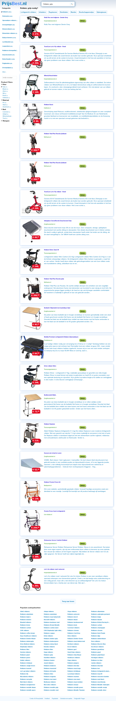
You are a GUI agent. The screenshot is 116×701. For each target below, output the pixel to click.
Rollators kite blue (73, 666)
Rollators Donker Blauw (27, 638)
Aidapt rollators (49, 611)
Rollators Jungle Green (27, 666)
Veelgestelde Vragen (79, 698)
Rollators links (48, 674)
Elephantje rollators (26, 647)
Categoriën (6, 8)
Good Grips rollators (74, 652)
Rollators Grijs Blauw (74, 655)
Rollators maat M (96, 674)
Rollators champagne (98, 628)
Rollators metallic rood (51, 690)
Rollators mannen (73, 676)
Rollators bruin (72, 625)
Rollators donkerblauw (98, 638)
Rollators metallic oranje (99, 687)
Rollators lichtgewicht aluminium (101, 671)
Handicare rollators (74, 657)
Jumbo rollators (96, 663)
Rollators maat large (74, 668)
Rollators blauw (72, 619)
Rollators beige (96, 617)
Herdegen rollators (97, 657)
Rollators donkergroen (51, 641)
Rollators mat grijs (26, 679)
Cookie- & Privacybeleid (36, 698)
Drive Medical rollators (27, 644)
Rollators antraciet (74, 614)
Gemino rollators (25, 652)
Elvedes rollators (49, 647)
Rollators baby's (25, 617)
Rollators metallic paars (28, 690)
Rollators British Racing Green (101, 622)
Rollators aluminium (26, 614)
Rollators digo (95, 636)
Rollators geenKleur (97, 649)
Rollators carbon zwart (51, 628)
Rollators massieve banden (100, 676)
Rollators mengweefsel (27, 685)
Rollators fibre (48, 649)
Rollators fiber (24, 649)
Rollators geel (72, 649)
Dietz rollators (72, 636)
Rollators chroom (73, 630)
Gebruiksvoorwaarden (66, 698)
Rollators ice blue (96, 660)
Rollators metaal (73, 685)
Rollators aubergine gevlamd (100, 614)
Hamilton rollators (49, 657)
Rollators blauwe (96, 619)
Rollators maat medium (75, 682)
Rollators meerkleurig (98, 682)
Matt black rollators (26, 682)
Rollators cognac (49, 633)
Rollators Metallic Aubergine (100, 685)
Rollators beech (73, 617)
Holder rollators (25, 660)
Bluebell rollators (25, 622)
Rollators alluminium (97, 611)
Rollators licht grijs (50, 671)
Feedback (47, 698)
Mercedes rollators (50, 685)
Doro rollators (95, 641)
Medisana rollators (50, 682)
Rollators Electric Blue (98, 644)
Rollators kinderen (50, 666)
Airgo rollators (72, 611)
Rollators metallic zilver (98, 690)
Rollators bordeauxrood (75, 622)
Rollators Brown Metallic (52, 625)
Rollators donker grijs (51, 638)
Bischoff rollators (49, 619)
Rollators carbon (96, 625)
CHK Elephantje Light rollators (53, 630)
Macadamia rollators (26, 676)
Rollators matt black (97, 679)
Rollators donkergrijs (27, 641)
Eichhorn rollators (73, 644)
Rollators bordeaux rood (51, 622)
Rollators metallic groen (75, 687)
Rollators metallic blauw (28, 687)
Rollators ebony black (51, 644)
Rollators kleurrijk (97, 666)
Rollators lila (24, 674)
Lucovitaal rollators (74, 674)
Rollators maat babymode (52, 617)
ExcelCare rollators (97, 647)
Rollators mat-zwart (74, 679)
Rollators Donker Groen (75, 638)
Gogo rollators (48, 652)
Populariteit (55, 698)
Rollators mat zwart (50, 679)
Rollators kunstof (25, 668)
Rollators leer (95, 668)
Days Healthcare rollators (28, 636)
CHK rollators (24, 630)
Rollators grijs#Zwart (98, 655)
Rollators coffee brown (27, 633)
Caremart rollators (74, 628)
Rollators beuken (25, 619)
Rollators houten (49, 660)
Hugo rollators (72, 660)
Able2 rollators (25, 611)
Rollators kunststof (50, 668)
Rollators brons (25, 625)
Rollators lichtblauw (74, 671)
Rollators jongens (73, 663)
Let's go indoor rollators (27, 671)
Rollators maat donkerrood (76, 641)
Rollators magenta (50, 676)
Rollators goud (96, 652)
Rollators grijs (48, 655)
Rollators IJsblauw (26, 663)
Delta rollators (48, 636)
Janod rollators (49, 663)
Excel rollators (72, 647)
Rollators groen (25, 657)
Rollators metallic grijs (51, 687)
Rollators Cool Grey (74, 633)
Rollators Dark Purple (98, 633)
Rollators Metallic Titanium (76, 690)
